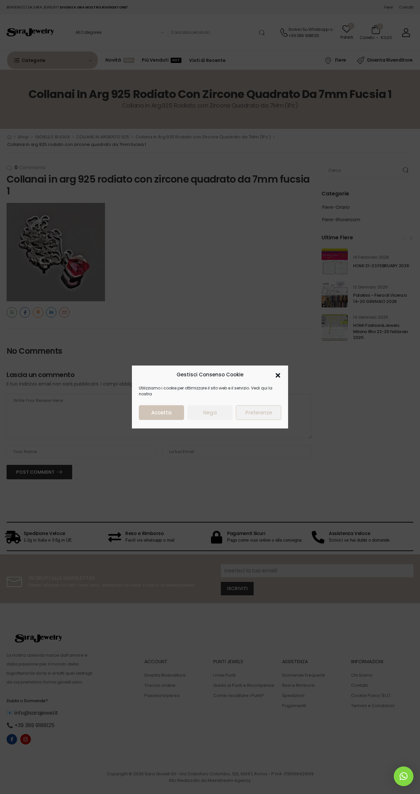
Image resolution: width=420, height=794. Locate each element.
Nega (210, 412)
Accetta (161, 412)
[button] (278, 374)
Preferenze (258, 412)
